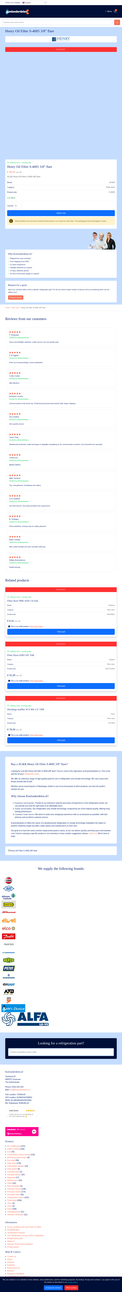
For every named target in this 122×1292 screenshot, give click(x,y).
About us (11, 1241)
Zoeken (117, 22)
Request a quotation (15, 1274)
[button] (34, 2)
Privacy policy (13, 1247)
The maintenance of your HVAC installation (25, 1236)
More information (36, 626)
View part (61, 632)
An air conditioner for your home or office (24, 1227)
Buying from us (13, 1268)
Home (7, 308)
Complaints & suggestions (18, 1276)
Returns (10, 1271)
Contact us (11, 1256)
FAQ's (9, 1259)
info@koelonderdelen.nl (20, 1090)
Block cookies (71, 1288)
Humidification (13, 1230)
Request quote (16, 297)
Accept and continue (53, 1288)
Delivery (10, 1262)
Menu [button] (109, 11)
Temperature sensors (16, 1233)
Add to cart (61, 213)
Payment (11, 1265)
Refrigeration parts (15, 1238)
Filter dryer (15, 308)
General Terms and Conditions (20, 1244)
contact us (92, 833)
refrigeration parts (31, 774)
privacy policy (72, 1282)
